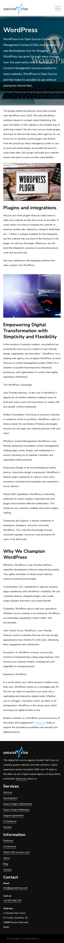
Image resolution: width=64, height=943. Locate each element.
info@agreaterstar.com (15, 887)
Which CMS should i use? (16, 852)
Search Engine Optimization (17, 803)
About (6, 858)
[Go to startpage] (16, 8)
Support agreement (13, 815)
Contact (7, 869)
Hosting (7, 827)
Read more (21, 778)
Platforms (8, 840)
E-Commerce (10, 821)
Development (10, 798)
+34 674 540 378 (12, 900)
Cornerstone (9, 846)
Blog (5, 863)
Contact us (39, 722)
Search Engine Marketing (16, 809)
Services (7, 792)
